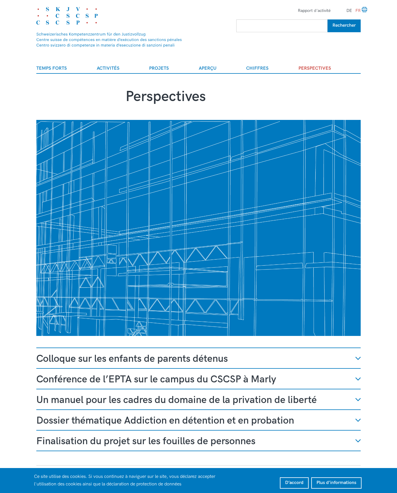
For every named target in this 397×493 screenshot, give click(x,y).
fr (358, 10)
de (349, 10)
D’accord (294, 482)
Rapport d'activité (314, 10)
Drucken (365, 10)
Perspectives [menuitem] (314, 68)
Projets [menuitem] (159, 68)
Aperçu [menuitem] (208, 68)
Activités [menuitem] (108, 68)
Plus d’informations (336, 482)
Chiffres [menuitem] (257, 68)
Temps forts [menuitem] (51, 68)
